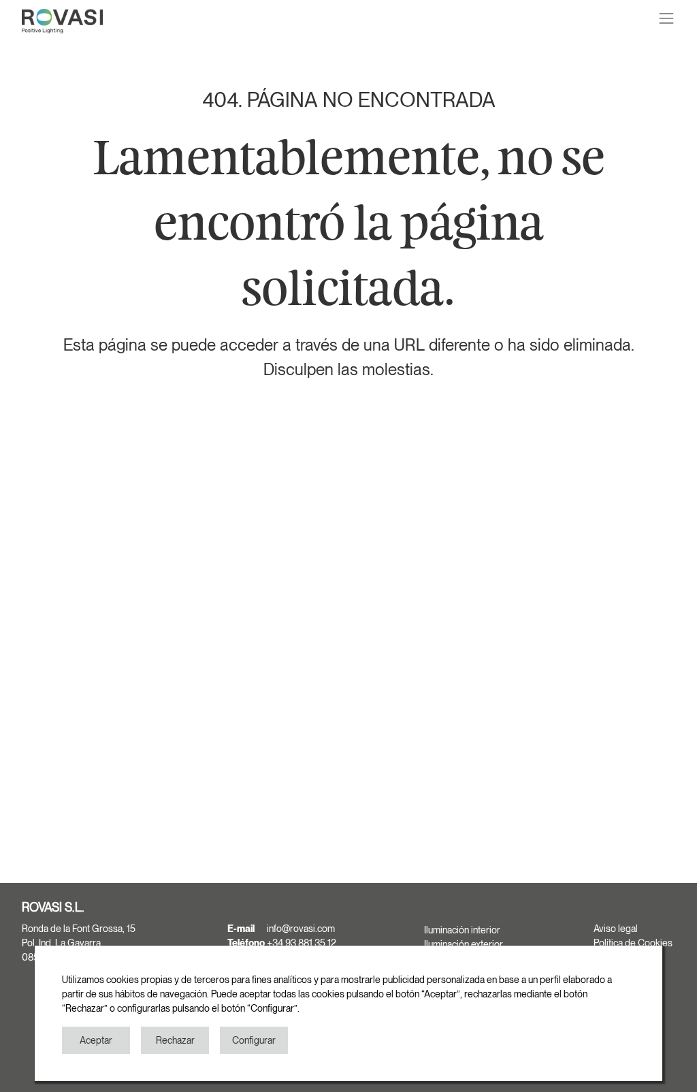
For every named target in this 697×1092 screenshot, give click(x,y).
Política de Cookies (633, 942)
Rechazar (175, 1040)
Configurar (254, 1040)
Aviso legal (616, 928)
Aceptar (96, 1040)
